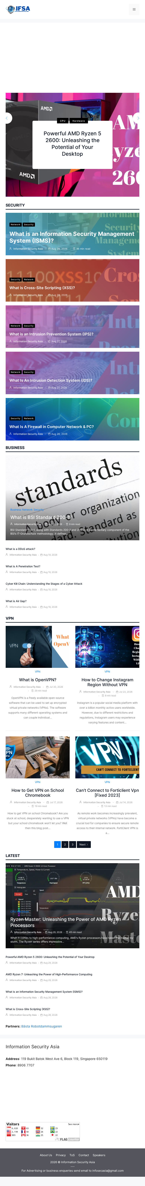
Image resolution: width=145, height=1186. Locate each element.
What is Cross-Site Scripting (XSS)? (42, 288)
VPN (37, 671)
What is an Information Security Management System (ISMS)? (44, 991)
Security (29, 224)
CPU (63, 120)
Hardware (78, 120)
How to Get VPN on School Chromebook (38, 793)
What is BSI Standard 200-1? (41, 517)
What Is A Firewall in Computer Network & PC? (51, 426)
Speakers (99, 1155)
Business (15, 509)
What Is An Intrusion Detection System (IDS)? (50, 380)
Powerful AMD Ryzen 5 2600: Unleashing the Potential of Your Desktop (50, 956)
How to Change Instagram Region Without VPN (107, 682)
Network (15, 224)
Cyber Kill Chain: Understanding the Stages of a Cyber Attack (44, 583)
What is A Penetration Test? (23, 566)
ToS (72, 1155)
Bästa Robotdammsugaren (41, 1026)
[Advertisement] (72, 64)
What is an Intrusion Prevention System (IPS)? (51, 334)
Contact (84, 1155)
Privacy (61, 1155)
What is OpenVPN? (37, 679)
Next (82, 844)
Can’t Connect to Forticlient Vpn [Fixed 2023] (107, 793)
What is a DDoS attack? (20, 548)
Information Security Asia (28, 248)
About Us (46, 1155)
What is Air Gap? (16, 601)
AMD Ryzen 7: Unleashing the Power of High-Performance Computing (49, 974)
